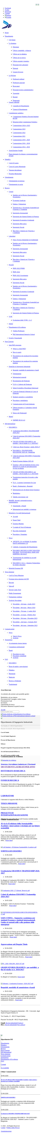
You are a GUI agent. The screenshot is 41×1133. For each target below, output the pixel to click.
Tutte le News (17, 636)
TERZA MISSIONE (9, 803)
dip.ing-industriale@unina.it (14, 1023)
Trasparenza (4, 1057)
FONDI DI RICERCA (10, 780)
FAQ (2, 1061)
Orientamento (5, 1047)
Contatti (3, 1064)
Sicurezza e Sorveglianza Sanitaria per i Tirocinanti (18, 764)
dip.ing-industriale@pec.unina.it (15, 1025)
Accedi (3, 710)
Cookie (3, 1128)
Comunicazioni (5, 1056)
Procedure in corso (18, 654)
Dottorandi (16, 100)
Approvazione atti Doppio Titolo (14, 944)
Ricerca (3, 1048)
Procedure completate (19, 656)
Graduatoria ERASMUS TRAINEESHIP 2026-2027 (15, 1113)
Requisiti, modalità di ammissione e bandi (18, 987)
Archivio (15, 638)
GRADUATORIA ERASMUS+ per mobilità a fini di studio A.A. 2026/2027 (20, 968)
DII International (6, 1052)
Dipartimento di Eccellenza (9, 1059)
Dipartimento (5, 1043)
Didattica (4, 1045)
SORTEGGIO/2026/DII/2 (11, 851)
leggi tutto (9, 840)
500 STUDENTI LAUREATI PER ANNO (18, 767)
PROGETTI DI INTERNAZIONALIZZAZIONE (14, 814)
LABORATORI (7, 796)
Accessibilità (5, 1068)
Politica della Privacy (13, 1128)
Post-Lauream (5, 1050)
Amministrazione (6, 1131)
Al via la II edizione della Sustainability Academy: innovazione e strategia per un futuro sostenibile (20, 826)
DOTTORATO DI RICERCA (13, 771)
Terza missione (5, 1054)
